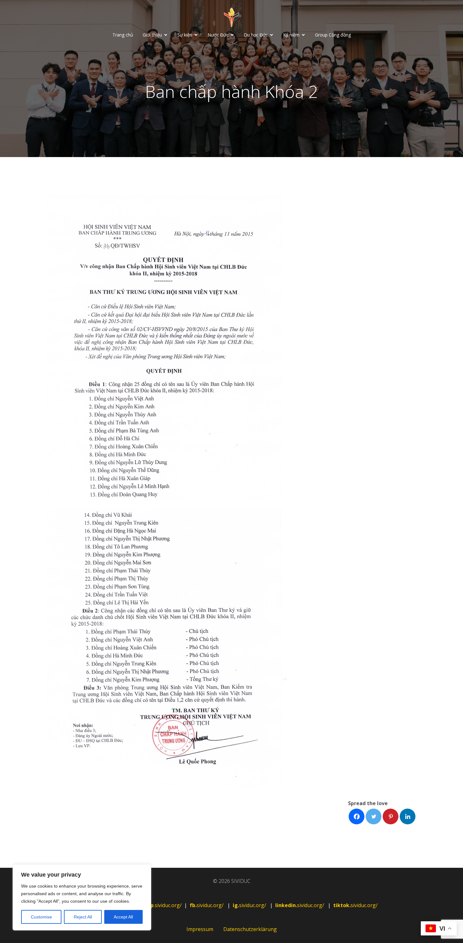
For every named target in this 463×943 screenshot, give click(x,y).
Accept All (123, 916)
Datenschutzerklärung (250, 929)
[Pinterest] (390, 816)
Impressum (199, 929)
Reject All (83, 916)
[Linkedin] (407, 816)
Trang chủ (122, 35)
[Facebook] (356, 816)
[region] (82, 897)
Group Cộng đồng (333, 35)
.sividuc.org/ (160, 905)
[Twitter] (373, 816)
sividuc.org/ (207, 905)
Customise (41, 916)
